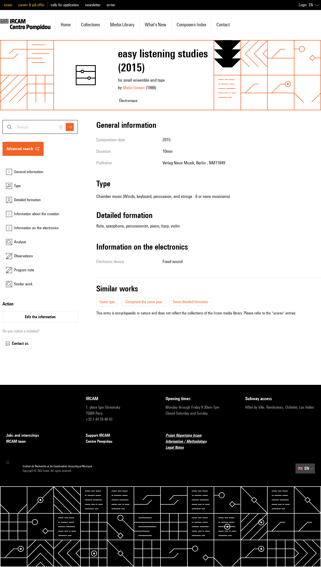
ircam (8, 5)
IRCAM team (16, 441)
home (66, 24)
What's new (155, 24)
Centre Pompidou (99, 441)
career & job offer (31, 5)
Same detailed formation (190, 301)
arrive (111, 5)
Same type (107, 301)
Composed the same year (143, 301)
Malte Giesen (134, 87)
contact (223, 24)
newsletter (93, 5)
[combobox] (40, 127)
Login (303, 5)
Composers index (191, 24)
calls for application (65, 5)
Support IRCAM (98, 435)
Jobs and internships (22, 435)
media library (122, 24)
